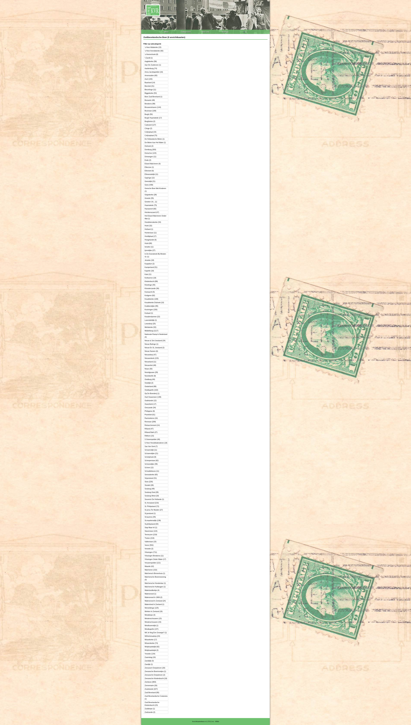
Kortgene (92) (150, 295)
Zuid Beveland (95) (152, 692)
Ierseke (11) (149, 247)
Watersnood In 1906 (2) (153, 597)
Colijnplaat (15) (150, 132)
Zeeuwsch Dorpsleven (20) (155, 668)
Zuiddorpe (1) (150, 709)
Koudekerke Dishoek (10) (154, 302)
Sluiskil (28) (149, 485)
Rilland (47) (149, 429)
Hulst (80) (148, 243)
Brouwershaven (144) (153, 107)
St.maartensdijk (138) (153, 520)
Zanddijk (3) (149, 661)
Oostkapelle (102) (151, 390)
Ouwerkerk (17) (150, 404)
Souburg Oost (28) (152, 492)
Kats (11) (148, 274)
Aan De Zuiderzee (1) (153, 65)
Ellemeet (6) (149, 171)
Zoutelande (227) (151, 689)
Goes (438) (149, 185)
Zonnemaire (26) (151, 685)
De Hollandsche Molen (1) (155, 139)
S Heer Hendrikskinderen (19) (156, 443)
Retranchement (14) (152, 425)
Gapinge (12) (150, 178)
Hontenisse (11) (151, 233)
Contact (225, 32)
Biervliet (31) (149, 86)
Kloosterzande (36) (152, 288)
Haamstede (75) (151, 205)
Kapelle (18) (149, 271)
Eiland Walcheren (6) (153, 164)
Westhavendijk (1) (151, 625)
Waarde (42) (149, 566)
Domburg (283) (150, 149)
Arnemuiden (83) (151, 75)
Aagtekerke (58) (151, 61)
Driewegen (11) (150, 157)
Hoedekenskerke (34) (153, 222)
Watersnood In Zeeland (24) (155, 601)
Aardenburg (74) (151, 68)
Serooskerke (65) (151, 475)
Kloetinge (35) (150, 285)
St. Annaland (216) (152, 503)
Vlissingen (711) (151, 552)
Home (166, 32)
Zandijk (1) (149, 664)
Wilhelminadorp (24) (152, 636)
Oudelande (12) (150, 400)
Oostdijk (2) (149, 383)
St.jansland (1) (150, 513)
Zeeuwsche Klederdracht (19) (156, 678)
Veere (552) (149, 545)
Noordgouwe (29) (151, 372)
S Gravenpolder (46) (152, 439)
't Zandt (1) (149, 58)
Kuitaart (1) (149, 313)
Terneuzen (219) (151, 534)
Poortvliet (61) (150, 415)
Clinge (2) (148, 128)
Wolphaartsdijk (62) (152, 647)
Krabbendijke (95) (151, 306)
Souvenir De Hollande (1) (154, 499)
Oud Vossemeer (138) (153, 397)
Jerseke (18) (149, 260)
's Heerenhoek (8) (151, 54)
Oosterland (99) (150, 386)
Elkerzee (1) (149, 167)
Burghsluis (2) (150, 121)
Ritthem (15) (149, 436)
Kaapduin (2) (149, 264)
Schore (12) (149, 467)
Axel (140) (148, 79)
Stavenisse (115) (151, 531)
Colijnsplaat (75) (151, 135)
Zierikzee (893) (150, 682)
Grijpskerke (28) (151, 195)
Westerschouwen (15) (153, 622)
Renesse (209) (150, 422)
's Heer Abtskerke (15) (153, 47)
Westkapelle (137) (151, 629)
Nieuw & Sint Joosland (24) (155, 340)
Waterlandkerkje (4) (152, 590)
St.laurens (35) (150, 517)
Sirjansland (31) (151, 478)
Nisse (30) (148, 369)
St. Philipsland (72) (152, 506)
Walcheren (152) (151, 570)
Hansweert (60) (150, 209)
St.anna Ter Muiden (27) (154, 510)
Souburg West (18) (152, 496)
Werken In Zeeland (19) (153, 611)
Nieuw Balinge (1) (151, 344)
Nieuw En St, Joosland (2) (154, 348)
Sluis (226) (149, 482)
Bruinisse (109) (150, 111)
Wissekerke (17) (151, 640)
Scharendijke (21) (151, 453)
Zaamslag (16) (150, 657)
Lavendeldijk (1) (151, 320)
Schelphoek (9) (150, 457)
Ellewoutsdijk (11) (151, 174)
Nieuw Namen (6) (151, 351)
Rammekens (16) (151, 418)
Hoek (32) (148, 226)
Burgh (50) (149, 114)
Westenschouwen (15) (153, 618)
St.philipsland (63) (151, 524)
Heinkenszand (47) (152, 212)
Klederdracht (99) (151, 281)
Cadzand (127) (150, 125)
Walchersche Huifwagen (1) (155, 587)
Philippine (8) (150, 411)
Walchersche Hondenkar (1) (155, 583)
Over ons (205, 32)
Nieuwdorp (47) (150, 355)
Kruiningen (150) (151, 310)
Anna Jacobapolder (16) (154, 72)
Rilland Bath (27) (151, 432)
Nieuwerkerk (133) (152, 358)
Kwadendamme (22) (152, 317)
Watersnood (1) (150, 594)
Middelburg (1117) (151, 331)
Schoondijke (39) (151, 464)
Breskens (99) (150, 104)
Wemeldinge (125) (152, 608)
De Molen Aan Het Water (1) (155, 142)
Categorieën (186, 32)
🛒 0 (245, 32)
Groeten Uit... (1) (151, 202)
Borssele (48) (150, 100)
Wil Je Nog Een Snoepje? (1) (156, 633)
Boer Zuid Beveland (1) (153, 97)
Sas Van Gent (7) (151, 446)
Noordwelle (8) (150, 376)
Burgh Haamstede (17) (153, 118)
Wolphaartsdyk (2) (151, 650)
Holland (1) (149, 229)
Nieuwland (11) (150, 362)
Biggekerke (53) (151, 93)
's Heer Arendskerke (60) (154, 51)
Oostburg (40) (150, 379)
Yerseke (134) (150, 654)
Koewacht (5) (150, 292)
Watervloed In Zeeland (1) (154, 604)
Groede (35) (149, 198)
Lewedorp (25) (150, 324)
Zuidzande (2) (150, 712)
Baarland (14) (150, 82)
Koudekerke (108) (151, 299)
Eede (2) (148, 160)
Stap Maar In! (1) (151, 527)
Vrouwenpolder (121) (153, 563)
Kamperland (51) (151, 267)
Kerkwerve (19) (150, 278)
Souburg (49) (150, 489)
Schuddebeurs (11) (152, 471)
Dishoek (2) (149, 146)
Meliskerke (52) (150, 327)
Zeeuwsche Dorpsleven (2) (155, 675)
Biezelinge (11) (150, 90)
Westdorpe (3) (150, 615)
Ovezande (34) (150, 408)
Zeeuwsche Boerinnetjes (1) (155, 671)
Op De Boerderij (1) (152, 393)
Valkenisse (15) (150, 542)
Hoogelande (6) (150, 240)
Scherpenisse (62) (152, 460)
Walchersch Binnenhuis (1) (155, 573)
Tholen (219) (149, 538)
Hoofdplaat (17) (150, 236)
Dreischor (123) (150, 153)
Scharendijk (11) (151, 450)
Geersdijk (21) (150, 181)
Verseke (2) (149, 549)
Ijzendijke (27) (150, 250)
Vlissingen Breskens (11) (154, 556)
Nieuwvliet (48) (150, 365)
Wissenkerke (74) (151, 643)
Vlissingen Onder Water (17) (155, 559)
